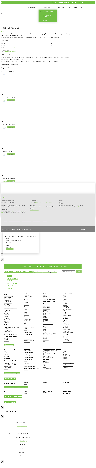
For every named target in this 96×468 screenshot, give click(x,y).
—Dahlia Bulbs (7, 301)
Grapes (25, 312)
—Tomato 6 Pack (67, 342)
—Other (26, 308)
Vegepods (66, 360)
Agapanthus (46, 307)
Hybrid (5, 312)
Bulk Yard (7, 358)
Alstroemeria (46, 309)
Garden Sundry (28, 357)
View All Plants (8, 345)
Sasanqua (6, 314)
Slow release (27, 349)
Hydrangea (66, 306)
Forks (64, 353)
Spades (65, 357)
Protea (64, 313)
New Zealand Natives (49, 301)
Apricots (6, 339)
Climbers (6, 318)
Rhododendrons (48, 324)
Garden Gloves (28, 352)
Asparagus (46, 362)
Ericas (64, 295)
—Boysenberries (28, 296)
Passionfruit (27, 320)
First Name (9, 242)
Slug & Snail (46, 359)
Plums (25, 325)
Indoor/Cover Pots (9, 383)
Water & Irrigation (68, 363)
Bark (5, 351)
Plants (20, 47)
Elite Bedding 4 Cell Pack (10, 334)
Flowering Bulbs (47, 313)
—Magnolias (66, 324)
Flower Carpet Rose (48, 335)
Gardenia (65, 299)
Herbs (25, 313)
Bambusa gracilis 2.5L (10, 178)
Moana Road (66, 393)
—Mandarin (26, 305)
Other (16, 47)
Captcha (8, 247)
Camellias (7, 310)
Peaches (26, 322)
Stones (6, 354)
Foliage (45, 296)
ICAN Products (28, 359)
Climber (45, 332)
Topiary (65, 318)
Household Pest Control (49, 353)
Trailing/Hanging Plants (49, 299)
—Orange (26, 306)
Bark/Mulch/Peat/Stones (11, 349)
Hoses (64, 364)
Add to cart (11, 100)
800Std (45, 329)
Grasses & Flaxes (29, 327)
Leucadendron (66, 308)
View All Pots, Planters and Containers (16, 387)
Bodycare (26, 391)
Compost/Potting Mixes (11, 361)
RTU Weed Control (48, 357)
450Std (45, 327)
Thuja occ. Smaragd (9, 97)
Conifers (6, 325)
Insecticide (46, 354)
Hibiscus (65, 305)
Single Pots (66, 337)
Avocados (6, 341)
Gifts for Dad (67, 391)
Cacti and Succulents (10, 308)
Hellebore (45, 317)
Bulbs (5, 294)
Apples (6, 338)
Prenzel (45, 392)
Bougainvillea (7, 320)
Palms (45, 298)
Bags (5, 392)
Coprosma (46, 340)
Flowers (45, 364)
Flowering (45, 295)
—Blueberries (27, 295)
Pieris (64, 312)
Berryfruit (26, 293)
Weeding (65, 358)
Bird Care (7, 356)
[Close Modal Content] (2, 254)
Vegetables (46, 369)
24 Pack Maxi (7, 330)
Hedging (26, 336)
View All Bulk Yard (10, 378)
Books (25, 393)
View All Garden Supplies (12, 373)
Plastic (45, 382)
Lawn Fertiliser (7, 367)
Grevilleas (65, 300)
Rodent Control (47, 356)
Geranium (45, 316)
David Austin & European (49, 333)
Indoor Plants (28, 339)
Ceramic (26, 382)
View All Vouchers (9, 402)
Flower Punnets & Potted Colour (11, 327)
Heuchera (45, 319)
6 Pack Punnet (8, 331)
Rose (44, 326)
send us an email (48, 202)
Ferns (44, 293)
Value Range (67, 329)
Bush (44, 330)
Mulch (5, 352)
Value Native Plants (68, 332)
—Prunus (65, 326)
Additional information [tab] (9, 51)
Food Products (47, 391)
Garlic (44, 365)
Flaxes (25, 328)
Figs (25, 310)
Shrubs (24, 47)
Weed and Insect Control (30, 366)
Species (6, 316)
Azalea (45, 338)
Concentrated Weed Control (50, 350)
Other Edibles (27, 319)
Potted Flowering (8, 296)
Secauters (65, 354)
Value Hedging (66, 331)
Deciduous (6, 321)
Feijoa (25, 309)
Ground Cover (28, 332)
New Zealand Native (68, 309)
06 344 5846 (38, 202)
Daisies (45, 310)
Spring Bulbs (7, 297)
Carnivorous (27, 342)
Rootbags (66, 382)
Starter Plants (67, 315)
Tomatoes (65, 339)
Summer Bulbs (8, 298)
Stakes (65, 349)
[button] (41, 4)
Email (8, 245)
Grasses (25, 330)
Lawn (25, 361)
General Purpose (8, 366)
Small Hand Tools (67, 355)
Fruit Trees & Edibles (10, 336)
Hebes (64, 302)
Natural (6, 369)
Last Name (9, 244)
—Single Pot (66, 340)
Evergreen (6, 322)
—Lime (25, 303)
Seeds (45, 361)
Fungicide (45, 352)
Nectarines (26, 315)
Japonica (6, 313)
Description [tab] (6, 50)
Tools (64, 351)
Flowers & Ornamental (10, 364)
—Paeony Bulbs (8, 306)
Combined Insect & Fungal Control (52, 349)
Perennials (46, 306)
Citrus (25, 300)
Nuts (25, 316)
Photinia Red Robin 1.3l (10, 124)
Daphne (45, 341)
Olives (25, 317)
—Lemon (26, 302)
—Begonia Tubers (8, 300)
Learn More (78, 207)
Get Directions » (34, 210)
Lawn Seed (26, 364)
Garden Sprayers (29, 355)
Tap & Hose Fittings (68, 366)
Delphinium (46, 312)
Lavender (45, 320)
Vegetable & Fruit (28, 350)
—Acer (64, 323)
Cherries (26, 299)
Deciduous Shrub (67, 293)
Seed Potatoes (47, 368)
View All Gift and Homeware (13, 396)
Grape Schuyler (8, 151)
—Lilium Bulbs (7, 304)
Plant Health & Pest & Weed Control (32, 369)
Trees (64, 320)
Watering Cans (66, 367)
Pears (25, 323)
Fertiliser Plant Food (10, 363)
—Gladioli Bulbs (8, 303)
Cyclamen (6, 333)
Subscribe (9, 249)
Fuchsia (45, 314)
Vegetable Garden (68, 335)
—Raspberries (27, 298)
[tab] (9, 276)
